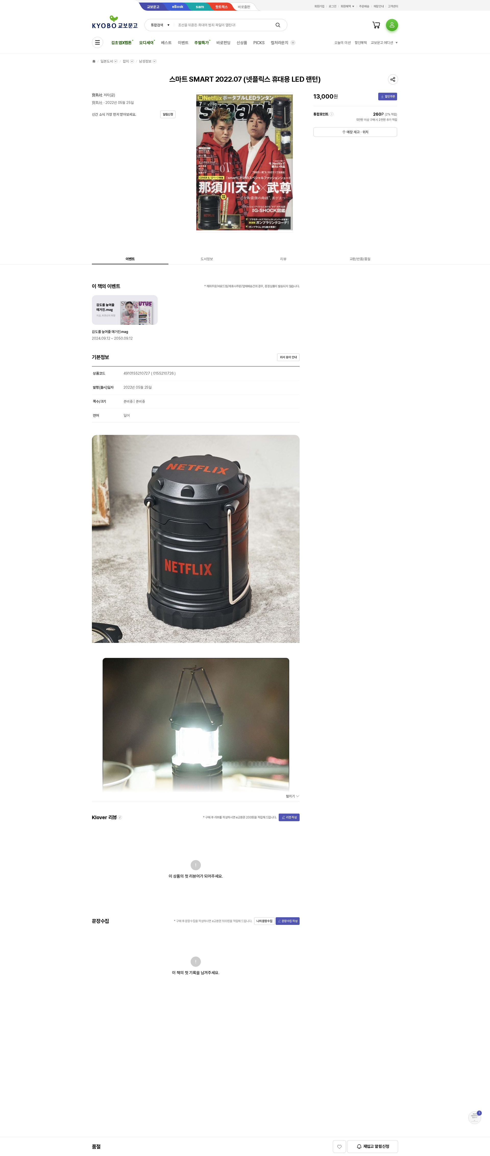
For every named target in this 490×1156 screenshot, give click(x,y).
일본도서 (107, 61)
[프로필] (392, 25)
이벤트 (183, 42)
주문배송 (364, 6)
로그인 (332, 6)
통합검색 (157, 25)
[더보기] (293, 42)
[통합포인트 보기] (331, 114)
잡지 (126, 61)
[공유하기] (393, 79)
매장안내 (379, 6)
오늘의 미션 (342, 43)
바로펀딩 (223, 42)
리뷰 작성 (291, 817)
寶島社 (97, 95)
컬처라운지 (279, 42)
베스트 (166, 42)
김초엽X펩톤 (121, 42)
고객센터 (393, 6)
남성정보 (145, 61)
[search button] (278, 25)
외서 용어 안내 (288, 357)
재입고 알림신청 (376, 1146)
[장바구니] (376, 25)
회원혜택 (346, 6)
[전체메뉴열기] (97, 42)
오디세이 (146, 42)
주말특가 (201, 42)
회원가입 (319, 6)
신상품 (242, 42)
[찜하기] (339, 1146)
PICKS (259, 42)
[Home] (94, 61)
